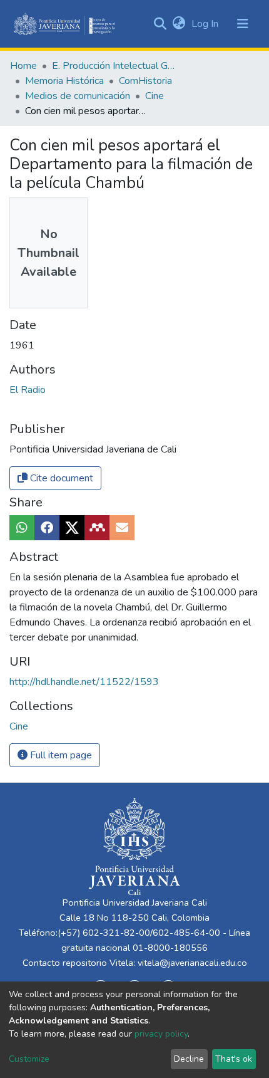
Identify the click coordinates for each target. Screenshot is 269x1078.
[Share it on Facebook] (46, 527)
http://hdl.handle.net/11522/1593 (84, 682)
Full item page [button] (60, 755)
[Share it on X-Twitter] (71, 527)
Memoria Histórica (64, 81)
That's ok (233, 1059)
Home (23, 66)
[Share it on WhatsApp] (21, 527)
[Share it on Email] (121, 527)
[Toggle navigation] (243, 24)
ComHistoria (145, 81)
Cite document (60, 478)
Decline (189, 1059)
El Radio (27, 390)
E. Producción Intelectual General (114, 66)
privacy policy (161, 1034)
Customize (29, 1059)
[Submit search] (159, 24)
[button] (178, 23)
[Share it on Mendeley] (96, 527)
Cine (154, 96)
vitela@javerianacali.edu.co (192, 962)
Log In (206, 24)
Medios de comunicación (77, 96)
